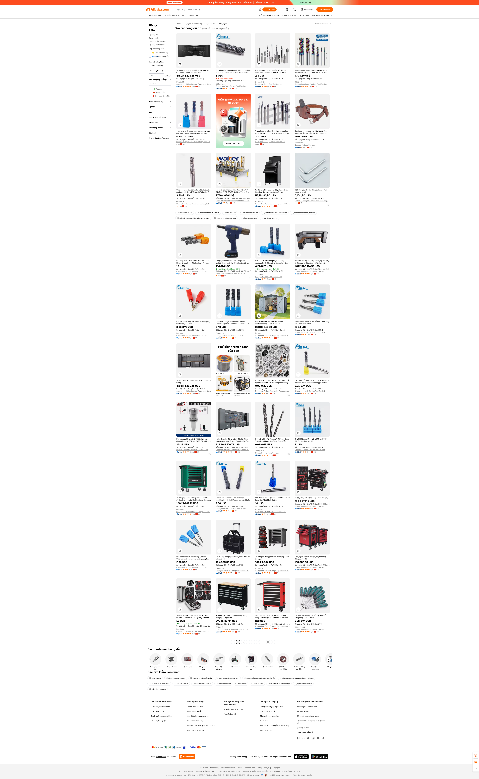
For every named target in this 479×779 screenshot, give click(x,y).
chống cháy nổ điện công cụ (209, 213)
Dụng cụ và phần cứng (193, 24)
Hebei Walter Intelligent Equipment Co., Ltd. (232, 201)
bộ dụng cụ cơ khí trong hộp (280, 684)
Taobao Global (249, 768)
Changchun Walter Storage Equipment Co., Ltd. (193, 84)
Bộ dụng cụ (210, 24)
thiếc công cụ (156, 678)
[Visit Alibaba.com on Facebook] (298, 738)
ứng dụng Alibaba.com (282, 757)
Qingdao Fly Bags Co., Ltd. (305, 145)
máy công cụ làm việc (250, 213)
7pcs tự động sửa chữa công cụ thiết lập (260, 678)
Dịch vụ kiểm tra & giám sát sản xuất (201, 726)
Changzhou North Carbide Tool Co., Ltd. (231, 86)
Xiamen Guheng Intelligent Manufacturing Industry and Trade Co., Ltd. (312, 201)
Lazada (239, 768)
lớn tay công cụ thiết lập (176, 678)
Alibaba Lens (161, 757)
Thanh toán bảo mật (195, 707)
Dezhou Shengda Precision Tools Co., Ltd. (192, 450)
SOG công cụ (231, 213)
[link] (476, 755)
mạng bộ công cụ (225, 684)
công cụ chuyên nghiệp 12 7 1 (229, 678)
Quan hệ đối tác (303, 728)
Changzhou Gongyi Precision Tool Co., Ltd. (192, 204)
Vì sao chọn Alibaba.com (160, 707)
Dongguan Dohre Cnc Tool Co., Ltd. (268, 84)
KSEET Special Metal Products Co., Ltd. (231, 273)
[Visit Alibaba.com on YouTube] (318, 738)
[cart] (295, 10)
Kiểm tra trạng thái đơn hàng (308, 716)
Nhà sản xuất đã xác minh (233, 709)
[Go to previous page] (233, 642)
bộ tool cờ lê (242, 684)
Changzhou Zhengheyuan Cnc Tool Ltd (270, 142)
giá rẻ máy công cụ (270, 218)
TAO (259, 768)
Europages (276, 768)
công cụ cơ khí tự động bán (202, 678)
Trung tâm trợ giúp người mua (271, 707)
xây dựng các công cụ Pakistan (276, 213)
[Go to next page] (273, 642)
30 (268, 642)
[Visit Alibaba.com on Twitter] (308, 738)
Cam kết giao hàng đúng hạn (198, 716)
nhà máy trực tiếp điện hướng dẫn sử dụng (194, 218)
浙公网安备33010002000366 (280, 775)
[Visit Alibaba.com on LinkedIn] (303, 738)
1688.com (214, 768)
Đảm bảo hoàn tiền (194, 711)
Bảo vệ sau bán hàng (195, 721)
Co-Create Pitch (157, 711)
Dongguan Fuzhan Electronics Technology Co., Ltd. (272, 391)
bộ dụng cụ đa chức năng (160, 684)
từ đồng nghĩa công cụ (203, 684)
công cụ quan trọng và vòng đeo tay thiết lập (297, 678)
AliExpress (204, 768)
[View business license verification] (262, 775)
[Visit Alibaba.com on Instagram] (313, 738)
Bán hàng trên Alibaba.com (307, 707)
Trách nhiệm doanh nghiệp (161, 716)
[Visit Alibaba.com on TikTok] (323, 738)
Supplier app (242, 757)
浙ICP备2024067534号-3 (303, 775)
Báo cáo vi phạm (266, 730)
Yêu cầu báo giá (230, 714)
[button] (259, 9)
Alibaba (178, 24)
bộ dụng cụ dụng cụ (250, 218)
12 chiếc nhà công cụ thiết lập (304, 213)
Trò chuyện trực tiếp (268, 711)
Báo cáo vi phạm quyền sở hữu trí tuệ (274, 726)
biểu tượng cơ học (186, 213)
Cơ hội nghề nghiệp (158, 721)
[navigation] (159, 333)
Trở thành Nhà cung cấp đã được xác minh (311, 722)
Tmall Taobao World (227, 768)
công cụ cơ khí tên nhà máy (226, 218)
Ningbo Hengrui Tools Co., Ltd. (267, 453)
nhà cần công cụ (182, 684)
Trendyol (266, 768)
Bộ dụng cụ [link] (223, 24)
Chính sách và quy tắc (195, 730)
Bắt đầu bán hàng (303, 711)
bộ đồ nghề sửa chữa (304, 684)
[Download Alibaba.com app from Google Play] (319, 756)
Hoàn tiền (264, 721)
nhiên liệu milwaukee (159, 689)
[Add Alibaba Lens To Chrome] (187, 756)
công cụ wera (258, 684)
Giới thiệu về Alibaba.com (161, 701)
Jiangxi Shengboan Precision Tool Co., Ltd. (311, 84)
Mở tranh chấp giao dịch (269, 716)
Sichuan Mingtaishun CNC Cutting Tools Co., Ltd (193, 142)
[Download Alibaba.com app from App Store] (301, 756)
